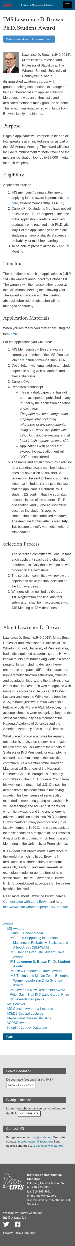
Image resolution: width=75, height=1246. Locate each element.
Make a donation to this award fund (29, 39)
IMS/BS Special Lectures (24, 1013)
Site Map (29, 1232)
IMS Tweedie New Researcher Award (37, 990)
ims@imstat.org (42, 1137)
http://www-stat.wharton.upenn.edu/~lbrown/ (35, 907)
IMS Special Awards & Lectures (29, 1009)
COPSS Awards (18, 1023)
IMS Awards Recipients (27, 999)
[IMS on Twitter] (6, 1224)
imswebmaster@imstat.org (35, 1141)
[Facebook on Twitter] (17, 1224)
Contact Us (16, 1217)
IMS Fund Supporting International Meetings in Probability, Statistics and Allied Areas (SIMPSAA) (39, 942)
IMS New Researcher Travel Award (36, 971)
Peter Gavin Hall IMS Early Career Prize (39, 994)
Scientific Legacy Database (26, 1027)
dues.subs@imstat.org (49, 1145)
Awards (8, 924)
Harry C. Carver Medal (26, 933)
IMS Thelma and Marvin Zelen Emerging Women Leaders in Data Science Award (40, 980)
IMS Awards (15, 928)
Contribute (29, 1113)
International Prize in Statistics (28, 1018)
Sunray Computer (30, 1212)
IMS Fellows (15, 1004)
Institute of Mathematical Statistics (37, 5)
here (14, 334)
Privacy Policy (12, 1232)
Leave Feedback (20, 1085)
